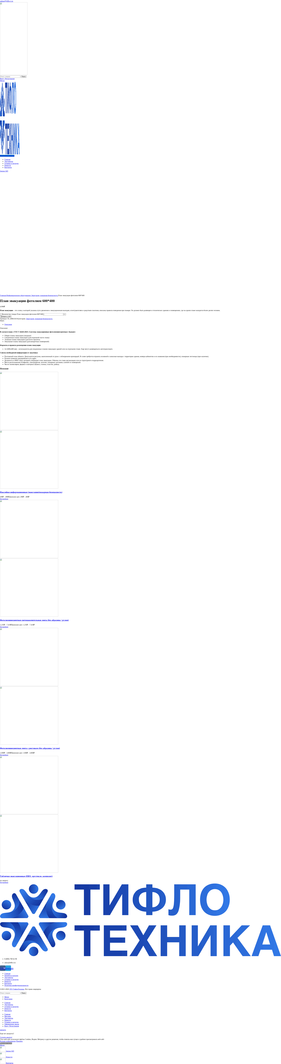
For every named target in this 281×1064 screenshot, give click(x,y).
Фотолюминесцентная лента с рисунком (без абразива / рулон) (30, 748)
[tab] (142, 324)
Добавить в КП (6, 316)
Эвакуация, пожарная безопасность (44, 295)
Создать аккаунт (6, 1037)
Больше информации (8, 1041)
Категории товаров (7, 156)
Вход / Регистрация (11, 1026)
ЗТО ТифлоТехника (16, 989)
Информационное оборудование (18, 295)
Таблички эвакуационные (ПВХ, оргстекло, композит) (26, 876)
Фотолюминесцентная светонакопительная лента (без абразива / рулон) (34, 620)
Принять (19, 1041)
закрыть (3, 1030)
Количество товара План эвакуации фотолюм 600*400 (22, 314)
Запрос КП (4, 171)
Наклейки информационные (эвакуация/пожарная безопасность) (31, 492)
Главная (3, 295)
